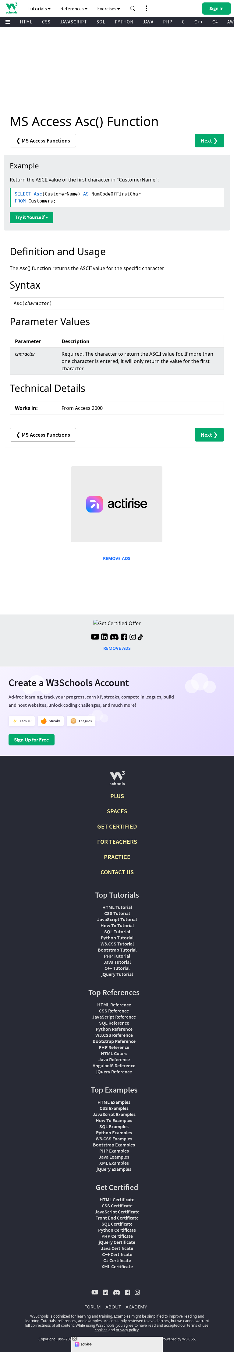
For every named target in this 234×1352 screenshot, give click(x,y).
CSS (46, 22)
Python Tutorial (117, 938)
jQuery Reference (114, 1072)
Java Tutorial (117, 962)
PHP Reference (114, 1047)
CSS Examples (114, 1108)
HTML (26, 22)
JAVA (148, 22)
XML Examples (114, 1163)
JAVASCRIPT (73, 22)
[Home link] (11, 8)
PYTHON (124, 22)
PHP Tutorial (117, 956)
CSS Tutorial (117, 913)
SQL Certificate (117, 1224)
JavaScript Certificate (117, 1212)
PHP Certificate (117, 1236)
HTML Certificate (117, 1199)
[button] (132, 8)
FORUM (92, 1307)
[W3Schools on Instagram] (132, 637)
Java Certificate (117, 1248)
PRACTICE (117, 857)
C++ (198, 22)
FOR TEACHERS (117, 841)
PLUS (117, 796)
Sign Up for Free (31, 739)
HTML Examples (114, 1102)
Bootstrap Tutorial (117, 950)
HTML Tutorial (117, 907)
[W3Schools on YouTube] (95, 637)
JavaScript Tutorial (117, 919)
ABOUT (113, 1307)
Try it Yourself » (31, 217)
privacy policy (127, 1330)
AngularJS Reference (114, 1065)
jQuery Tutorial (117, 974)
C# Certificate (117, 1260)
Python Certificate (117, 1230)
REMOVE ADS (116, 558)
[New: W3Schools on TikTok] (140, 637)
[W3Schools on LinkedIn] (104, 637)
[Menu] (8, 22)
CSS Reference (114, 1011)
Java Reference (114, 1059)
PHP (167, 22)
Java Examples (114, 1157)
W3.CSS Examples (114, 1138)
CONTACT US (117, 872)
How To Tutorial (117, 925)
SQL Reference (114, 1023)
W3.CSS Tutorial (117, 944)
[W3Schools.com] (117, 780)
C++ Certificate (117, 1254)
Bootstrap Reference (114, 1041)
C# (215, 22)
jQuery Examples (114, 1169)
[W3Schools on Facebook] (124, 637)
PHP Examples (114, 1151)
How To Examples (114, 1120)
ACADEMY (136, 1307)
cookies (101, 1330)
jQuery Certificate (117, 1242)
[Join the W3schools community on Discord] (114, 637)
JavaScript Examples (114, 1114)
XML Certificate (117, 1266)
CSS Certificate (117, 1205)
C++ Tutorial (117, 968)
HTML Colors (114, 1053)
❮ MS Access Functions (43, 140)
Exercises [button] (107, 8)
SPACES (117, 811)
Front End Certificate (117, 1218)
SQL (101, 22)
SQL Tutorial (117, 931)
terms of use (197, 1325)
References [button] (72, 8)
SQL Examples (114, 1126)
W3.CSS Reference (114, 1035)
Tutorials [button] (38, 8)
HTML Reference (114, 1005)
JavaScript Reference (114, 1017)
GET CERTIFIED (117, 826)
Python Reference (114, 1029)
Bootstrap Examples (114, 1145)
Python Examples (114, 1132)
